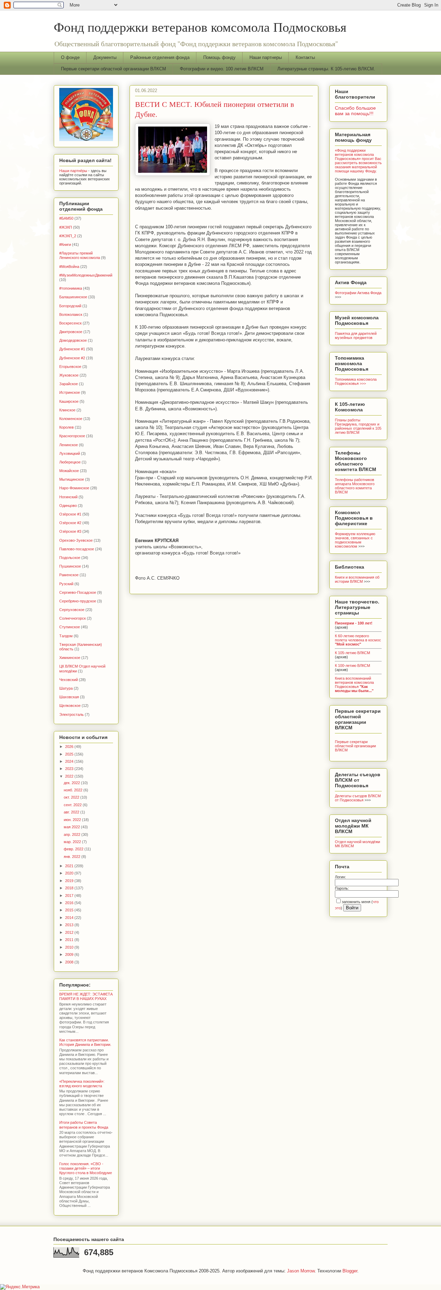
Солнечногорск (72, 618)
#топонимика (70, 288)
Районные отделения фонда (159, 57)
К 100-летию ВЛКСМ (352, 665)
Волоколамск (70, 314)
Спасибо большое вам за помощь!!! (355, 110)
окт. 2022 (72, 797)
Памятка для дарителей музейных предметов (356, 335)
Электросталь (71, 714)
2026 (69, 746)
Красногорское (72, 436)
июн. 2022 (73, 820)
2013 (69, 925)
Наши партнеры (265, 57)
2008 (69, 962)
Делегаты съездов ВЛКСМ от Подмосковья (358, 798)
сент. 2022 (73, 805)
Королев (66, 427)
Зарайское (68, 384)
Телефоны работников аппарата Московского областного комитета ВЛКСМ (355, 486)
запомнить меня (356, 902)
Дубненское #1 (72, 349)
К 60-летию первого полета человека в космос (358, 640)
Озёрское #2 (70, 523)
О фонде (70, 57)
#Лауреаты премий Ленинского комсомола (79, 255)
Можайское (69, 471)
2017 (69, 895)
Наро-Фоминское (74, 488)
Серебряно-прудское (77, 601)
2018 (69, 888)
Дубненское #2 (72, 358)
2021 (69, 866)
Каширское (69, 401)
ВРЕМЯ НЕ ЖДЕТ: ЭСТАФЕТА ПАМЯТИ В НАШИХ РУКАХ (86, 996)
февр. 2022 (74, 849)
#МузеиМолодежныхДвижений (85, 275)
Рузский (66, 584)
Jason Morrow (301, 1270)
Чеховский (68, 680)
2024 (69, 761)
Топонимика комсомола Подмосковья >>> (356, 381)
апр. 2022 (72, 834)
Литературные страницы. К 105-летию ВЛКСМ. (326, 68)
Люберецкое (70, 462)
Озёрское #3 (70, 531)
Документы (104, 57)
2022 (69, 776)
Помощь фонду (219, 57)
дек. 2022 (72, 783)
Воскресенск (70, 323)
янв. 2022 (72, 856)
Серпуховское (71, 610)
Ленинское (68, 445)
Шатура (66, 688)
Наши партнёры (73, 171)
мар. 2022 (73, 842)
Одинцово (68, 505)
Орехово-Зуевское (76, 540)
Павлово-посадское (76, 549)
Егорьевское (70, 366)
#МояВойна (69, 266)
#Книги (65, 244)
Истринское (69, 392)
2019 (69, 881)
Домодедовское (73, 340)
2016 (69, 903)
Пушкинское (70, 566)
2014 (69, 918)
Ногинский (68, 497)
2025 (69, 754)
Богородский (70, 306)
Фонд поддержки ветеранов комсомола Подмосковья (200, 27)
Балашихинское (73, 297)
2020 (69, 873)
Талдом (66, 636)
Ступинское (69, 627)
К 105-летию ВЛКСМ (352, 653)
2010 (69, 947)
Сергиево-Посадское (77, 592)
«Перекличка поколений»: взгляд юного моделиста (81, 1083)
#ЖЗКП (65, 227)
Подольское (69, 558)
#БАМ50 (66, 218)
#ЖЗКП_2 (67, 236)
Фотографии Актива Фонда (358, 293)
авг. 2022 (72, 812)
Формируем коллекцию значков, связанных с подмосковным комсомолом (355, 540)
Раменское (69, 575)
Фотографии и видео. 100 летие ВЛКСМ (222, 68)
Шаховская (69, 697)
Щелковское (70, 705)
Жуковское (69, 375)
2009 (69, 954)
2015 (69, 910)
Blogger (349, 1270)
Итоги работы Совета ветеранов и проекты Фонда (83, 1124)
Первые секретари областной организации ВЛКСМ (113, 68)
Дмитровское (70, 332)
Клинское (67, 410)
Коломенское (70, 419)
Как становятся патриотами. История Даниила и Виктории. (85, 1042)
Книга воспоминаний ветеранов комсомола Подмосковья (354, 684)
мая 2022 (72, 827)
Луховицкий (69, 453)
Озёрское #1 (70, 514)
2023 (69, 769)
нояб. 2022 (73, 790)
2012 (69, 932)
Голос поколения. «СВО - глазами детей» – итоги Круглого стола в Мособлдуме (85, 1168)
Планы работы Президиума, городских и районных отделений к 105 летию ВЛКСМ (358, 426)
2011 (69, 940)
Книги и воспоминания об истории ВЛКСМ (357, 579)
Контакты (305, 57)
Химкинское (69, 658)
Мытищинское (71, 479)
